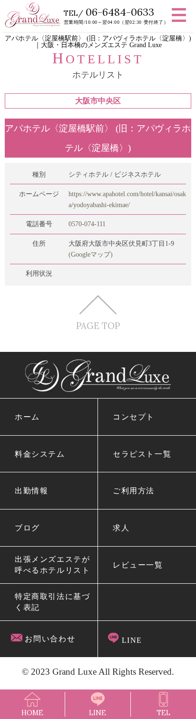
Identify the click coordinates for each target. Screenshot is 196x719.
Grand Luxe (74, 672)
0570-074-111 (87, 224)
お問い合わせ (49, 638)
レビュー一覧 (138, 564)
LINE (130, 640)
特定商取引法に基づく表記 (52, 602)
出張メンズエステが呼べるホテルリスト (52, 565)
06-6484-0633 (120, 12)
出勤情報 (32, 490)
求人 (121, 527)
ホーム (27, 416)
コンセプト (134, 416)
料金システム (40, 454)
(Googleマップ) (91, 254)
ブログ (27, 527)
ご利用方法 (134, 490)
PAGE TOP (98, 325)
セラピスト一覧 (142, 454)
